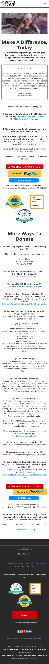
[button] (45, 3)
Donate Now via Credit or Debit (25, 166)
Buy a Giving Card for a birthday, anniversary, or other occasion (24, 475)
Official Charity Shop (22, 563)
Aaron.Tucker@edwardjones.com (27, 346)
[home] (8, 3)
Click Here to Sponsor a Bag (24, 276)
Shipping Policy (37, 646)
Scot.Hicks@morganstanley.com (24, 436)
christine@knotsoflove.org (24, 529)
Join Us (33, 566)
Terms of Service (24, 646)
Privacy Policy (12, 646)
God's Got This (9, 563)
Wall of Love (25, 566)
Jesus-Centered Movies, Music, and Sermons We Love (24, 638)
